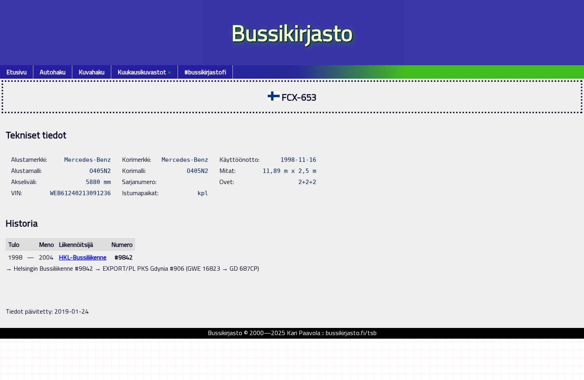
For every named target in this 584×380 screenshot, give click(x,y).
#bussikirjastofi (205, 72)
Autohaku (53, 72)
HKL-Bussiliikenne (82, 257)
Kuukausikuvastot (144, 72)
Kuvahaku (91, 72)
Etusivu (16, 72)
